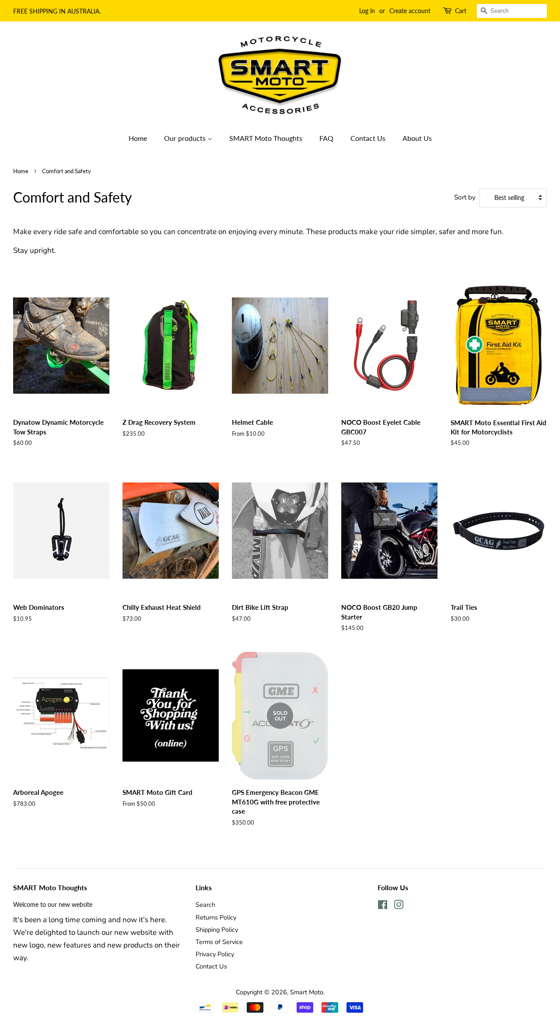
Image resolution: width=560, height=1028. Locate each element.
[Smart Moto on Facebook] (383, 906)
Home (138, 138)
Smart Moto (306, 992)
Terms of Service (219, 941)
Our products (185, 138)
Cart (460, 10)
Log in (367, 10)
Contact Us (367, 138)
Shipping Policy (217, 929)
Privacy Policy (215, 954)
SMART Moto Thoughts (265, 138)
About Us (417, 138)
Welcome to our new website (52, 904)
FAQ (326, 138)
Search (205, 904)
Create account (409, 10)
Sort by (465, 197)
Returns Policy (216, 917)
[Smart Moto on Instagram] (398, 906)
